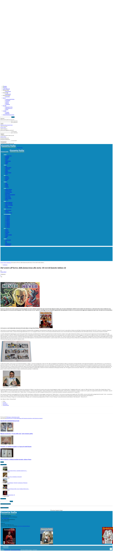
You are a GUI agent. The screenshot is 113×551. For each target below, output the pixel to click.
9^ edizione (7, 227)
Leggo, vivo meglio (9, 205)
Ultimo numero (8, 210)
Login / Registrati (6, 88)
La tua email (14, 131)
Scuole (6, 206)
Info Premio (7, 215)
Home (1, 262)
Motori (6, 171)
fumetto (4, 402)
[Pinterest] (11, 278)
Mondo (6, 185)
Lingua (5, 201)
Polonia (6, 109)
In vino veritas (8, 197)
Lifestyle (7, 186)
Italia (6, 183)
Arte (6, 166)
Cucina (5, 188)
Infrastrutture (8, 161)
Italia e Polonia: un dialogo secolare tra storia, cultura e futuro (15, 459)
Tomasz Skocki (6, 405)
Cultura (6, 233)
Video (5, 228)
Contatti (4, 110)
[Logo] (4, 152)
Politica (6, 162)
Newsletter (7, 96)
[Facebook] (2, 278)
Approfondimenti (8, 203)
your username (14, 121)
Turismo (5, 181)
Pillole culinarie (8, 198)
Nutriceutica (7, 196)
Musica (6, 229)
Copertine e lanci (8, 212)
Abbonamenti (8, 91)
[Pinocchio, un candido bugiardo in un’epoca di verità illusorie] (6, 444)
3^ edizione (7, 219)
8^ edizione (7, 225)
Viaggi (6, 236)
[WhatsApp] (15, 278)
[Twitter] (7, 278)
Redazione (7, 113)
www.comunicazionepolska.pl (23, 526)
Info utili (4, 105)
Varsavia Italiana (8, 234)
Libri (6, 242)
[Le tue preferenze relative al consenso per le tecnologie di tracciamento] (111, 549)
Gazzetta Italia (7, 550)
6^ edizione (7, 223)
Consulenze (7, 104)
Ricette (6, 199)
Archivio (7, 211)
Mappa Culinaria (8, 189)
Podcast (7, 230)
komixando (5, 404)
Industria (7, 103)
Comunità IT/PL (8, 155)
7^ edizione (7, 224)
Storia (6, 174)
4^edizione (7, 220)
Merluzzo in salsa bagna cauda (13, 417)
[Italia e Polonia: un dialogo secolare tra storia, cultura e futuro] (6, 457)
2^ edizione (7, 218)
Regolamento (8, 245)
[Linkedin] (19, 278)
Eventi (6, 159)
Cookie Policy (5, 547)
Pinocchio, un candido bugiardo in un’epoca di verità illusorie (15, 446)
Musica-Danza (8, 172)
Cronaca (7, 158)
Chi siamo (7, 112)
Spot (6, 237)
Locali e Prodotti (8, 192)
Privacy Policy (3, 127)
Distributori (7, 193)
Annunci (6, 176)
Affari (5, 175)
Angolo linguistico (8, 202)
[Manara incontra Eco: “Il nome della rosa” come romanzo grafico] (6, 431)
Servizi (4, 97)
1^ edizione (7, 216)
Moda (6, 170)
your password (14, 122)
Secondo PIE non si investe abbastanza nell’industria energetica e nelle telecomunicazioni (24, 418)
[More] (24, 278)
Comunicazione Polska (9, 99)
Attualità (5, 154)
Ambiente (7, 157)
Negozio (5, 238)
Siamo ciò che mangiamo (10, 194)
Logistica (7, 101)
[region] (56, 254)
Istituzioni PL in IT (8, 108)
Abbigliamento (8, 243)
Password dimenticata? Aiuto (6, 125)
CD (6, 241)
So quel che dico (8, 207)
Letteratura (7, 168)
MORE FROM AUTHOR (14, 420)
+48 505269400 (5, 518)
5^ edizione (7, 221)
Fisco (6, 180)
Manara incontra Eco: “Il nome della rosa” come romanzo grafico (16, 433)
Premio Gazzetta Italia (7, 214)
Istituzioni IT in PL (8, 107)
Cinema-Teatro (8, 167)
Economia (7, 177)
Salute (6, 163)
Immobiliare (7, 100)
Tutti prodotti (8, 240)
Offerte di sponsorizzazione (8, 114)
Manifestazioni (8, 190)
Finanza (6, 179)
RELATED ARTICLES (4, 420)
